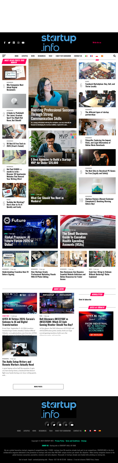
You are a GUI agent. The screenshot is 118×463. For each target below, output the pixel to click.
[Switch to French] (91, 56)
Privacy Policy (60, 441)
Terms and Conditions (73, 441)
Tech (50, 56)
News (33, 56)
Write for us (97, 42)
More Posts (38, 386)
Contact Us (78, 56)
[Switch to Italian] (86, 56)
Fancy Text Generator (63, 56)
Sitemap (83, 441)
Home (16, 56)
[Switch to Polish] (96, 56)
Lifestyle (25, 56)
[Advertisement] (59, 16)
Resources (42, 56)
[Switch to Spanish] (102, 56)
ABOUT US (45, 445)
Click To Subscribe (85, 299)
